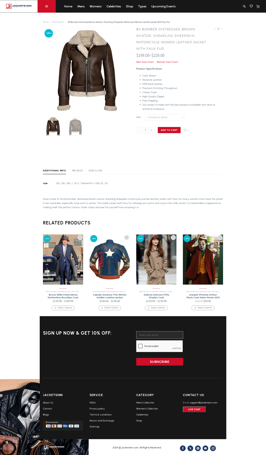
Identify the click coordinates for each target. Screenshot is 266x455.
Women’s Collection (147, 408)
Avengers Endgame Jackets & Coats (108, 291)
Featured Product (79, 291)
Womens (96, 6)
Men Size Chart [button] (145, 61)
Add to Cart (169, 130)
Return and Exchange (102, 420)
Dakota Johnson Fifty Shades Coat (156, 296)
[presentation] (47, 71)
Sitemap (94, 426)
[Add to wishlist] (80, 237)
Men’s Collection (145, 402)
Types (142, 6)
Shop (129, 6)
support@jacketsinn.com (204, 402)
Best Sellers (58, 22)
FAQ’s (93, 402)
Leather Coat (173, 291)
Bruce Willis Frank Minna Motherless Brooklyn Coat (63, 296)
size (138, 117)
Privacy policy (97, 408)
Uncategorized (193, 291)
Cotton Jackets (64, 291)
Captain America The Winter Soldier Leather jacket (110, 296)
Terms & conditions (100, 414)
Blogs (46, 414)
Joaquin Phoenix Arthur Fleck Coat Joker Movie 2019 (203, 296)
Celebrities (114, 6)
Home (68, 6)
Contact (47, 408)
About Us (48, 402)
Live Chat (194, 409)
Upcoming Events (163, 6)
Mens (81, 6)
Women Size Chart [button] (167, 61)
